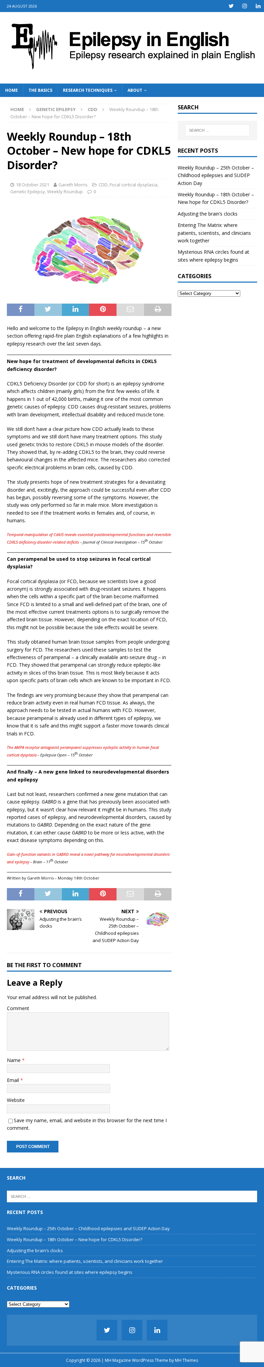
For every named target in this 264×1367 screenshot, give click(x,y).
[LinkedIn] (258, 6)
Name (14, 1060)
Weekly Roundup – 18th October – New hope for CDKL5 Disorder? (74, 1239)
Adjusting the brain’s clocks (208, 213)
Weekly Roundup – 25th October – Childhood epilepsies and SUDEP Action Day (216, 175)
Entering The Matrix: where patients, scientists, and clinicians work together (214, 233)
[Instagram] (245, 6)
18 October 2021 (32, 185)
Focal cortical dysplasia (133, 185)
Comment (18, 1008)
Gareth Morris (73, 185)
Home (11, 90)
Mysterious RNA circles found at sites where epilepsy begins (69, 1272)
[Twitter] (231, 6)
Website (16, 1100)
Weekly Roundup (65, 191)
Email (13, 1080)
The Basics (40, 90)
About (135, 90)
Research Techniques (87, 90)
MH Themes (186, 1360)
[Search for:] (217, 130)
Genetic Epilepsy (56, 109)
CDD (103, 185)
